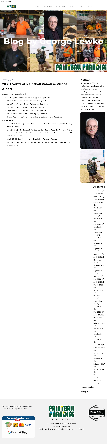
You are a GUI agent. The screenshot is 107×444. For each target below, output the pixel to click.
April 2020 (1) (99, 282)
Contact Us (47, 6)
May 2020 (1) (98, 279)
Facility (72, 6)
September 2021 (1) (97, 249)
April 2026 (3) (99, 193)
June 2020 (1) (98, 276)
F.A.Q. (81, 6)
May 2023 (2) (98, 224)
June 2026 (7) (98, 191)
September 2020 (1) (97, 271)
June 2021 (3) (98, 254)
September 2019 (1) (97, 302)
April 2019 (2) (99, 315)
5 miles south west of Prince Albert (52, 429)
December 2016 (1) (97, 376)
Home (37, 6)
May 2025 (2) (98, 196)
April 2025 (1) (99, 199)
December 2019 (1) (97, 296)
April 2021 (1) (99, 257)
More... (90, 6)
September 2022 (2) (97, 233)
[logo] (15, 6)
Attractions (61, 6)
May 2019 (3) (98, 312)
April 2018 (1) (99, 345)
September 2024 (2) (97, 214)
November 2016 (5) (97, 381)
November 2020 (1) (97, 261)
